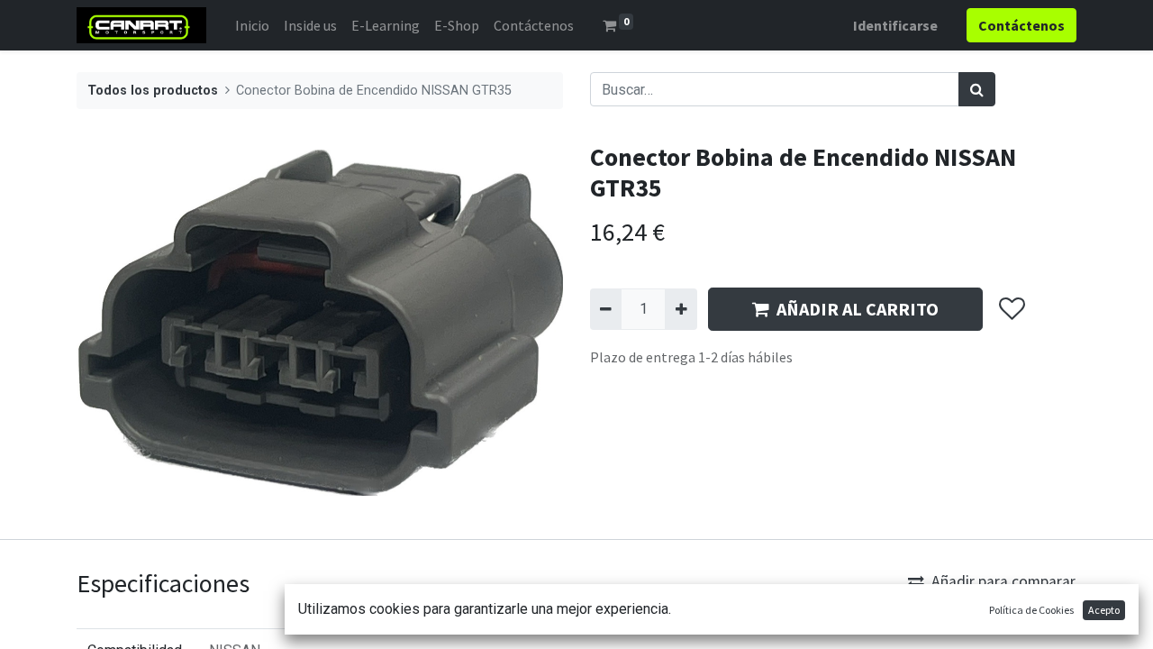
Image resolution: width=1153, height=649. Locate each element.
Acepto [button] (1104, 610)
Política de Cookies (1031, 610)
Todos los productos (152, 90)
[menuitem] (252, 25)
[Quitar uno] (606, 309)
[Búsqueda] (976, 89)
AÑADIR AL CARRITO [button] (857, 308)
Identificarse (895, 25)
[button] (1011, 309)
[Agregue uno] (680, 309)
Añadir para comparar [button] (1003, 581)
